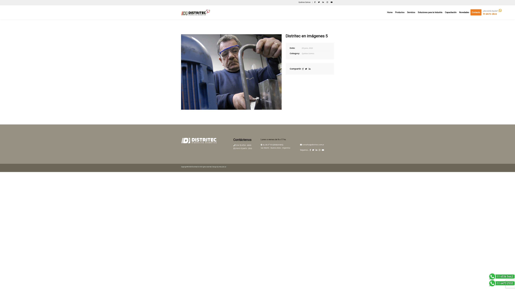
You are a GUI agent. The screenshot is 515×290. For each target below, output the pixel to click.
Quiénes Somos (305, 2)
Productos (399, 12)
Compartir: (295, 68)
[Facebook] (303, 69)
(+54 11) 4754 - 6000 (243, 145)
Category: (295, 53)
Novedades (464, 12)
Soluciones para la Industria (430, 12)
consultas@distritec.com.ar (313, 144)
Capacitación (451, 12)
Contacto (476, 12)
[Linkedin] (309, 69)
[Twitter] (306, 69)
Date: (292, 48)
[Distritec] (195, 12)
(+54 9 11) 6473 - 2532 (243, 148)
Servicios (411, 12)
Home (390, 12)
